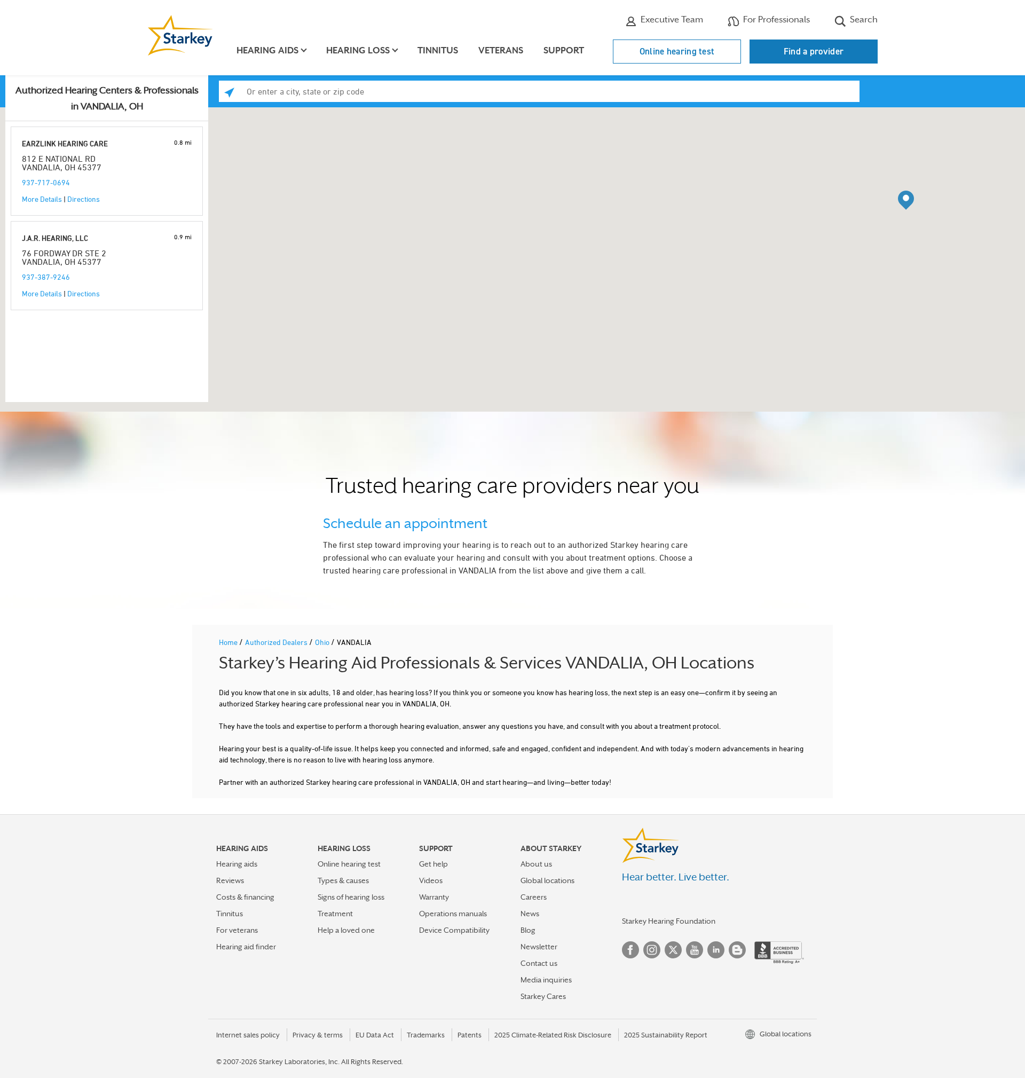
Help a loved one (346, 930)
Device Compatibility (454, 930)
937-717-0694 (46, 182)
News (530, 913)
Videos (431, 880)
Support (563, 50)
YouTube (694, 949)
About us (536, 864)
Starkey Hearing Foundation (668, 921)
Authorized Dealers (277, 642)
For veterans (237, 930)
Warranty (434, 897)
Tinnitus (437, 50)
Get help (433, 864)
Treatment (335, 913)
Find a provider (814, 51)
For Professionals (775, 19)
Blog (528, 930)
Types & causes (343, 880)
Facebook (630, 949)
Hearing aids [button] (267, 50)
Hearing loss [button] (358, 50)
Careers (534, 897)
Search (863, 19)
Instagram (651, 949)
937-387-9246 (46, 276)
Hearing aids (236, 864)
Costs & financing (245, 897)
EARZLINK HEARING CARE (65, 143)
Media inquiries (546, 979)
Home (229, 642)
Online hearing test (677, 51)
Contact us (539, 963)
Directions (83, 198)
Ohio (323, 642)
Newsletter (539, 946)
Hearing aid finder (246, 946)
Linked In (715, 949)
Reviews (230, 880)
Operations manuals (453, 913)
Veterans (500, 50)
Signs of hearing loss (351, 897)
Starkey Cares (543, 996)
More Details (42, 198)
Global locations (547, 880)
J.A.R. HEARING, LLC (55, 237)
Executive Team (670, 19)
